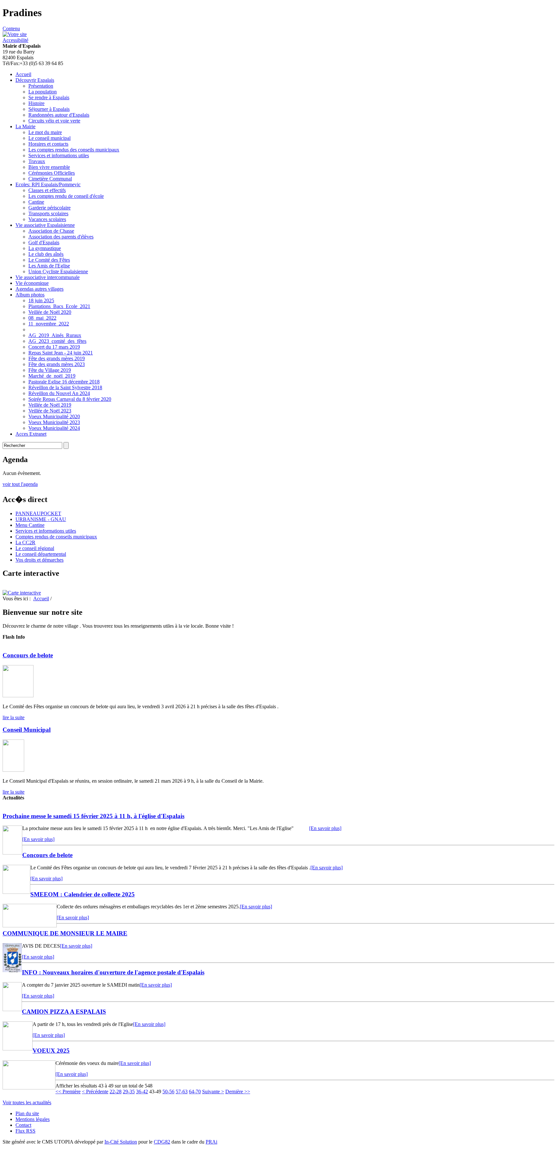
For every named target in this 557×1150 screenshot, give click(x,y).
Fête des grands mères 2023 (56, 364)
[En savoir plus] (325, 828)
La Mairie (25, 126)
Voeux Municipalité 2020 (54, 416)
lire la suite (13, 717)
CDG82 (162, 1142)
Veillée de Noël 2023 (49, 410)
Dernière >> (237, 1091)
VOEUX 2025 (51, 1050)
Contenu (11, 28)
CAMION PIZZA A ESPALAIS (64, 1011)
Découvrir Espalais (34, 80)
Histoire (36, 103)
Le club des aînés (46, 254)
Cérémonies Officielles (51, 173)
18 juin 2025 (41, 300)
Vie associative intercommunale (47, 277)
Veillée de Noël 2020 (49, 312)
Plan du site (27, 1113)
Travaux (36, 161)
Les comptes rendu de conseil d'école (66, 196)
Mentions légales (32, 1119)
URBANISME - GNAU (40, 519)
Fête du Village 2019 (49, 370)
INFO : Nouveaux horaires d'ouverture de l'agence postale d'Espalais (113, 972)
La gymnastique (44, 248)
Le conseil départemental (40, 554)
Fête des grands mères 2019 (56, 358)
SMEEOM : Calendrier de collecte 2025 (82, 894)
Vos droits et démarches (39, 560)
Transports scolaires (48, 213)
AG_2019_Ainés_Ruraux (54, 335)
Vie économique (32, 283)
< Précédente (95, 1091)
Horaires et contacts (48, 144)
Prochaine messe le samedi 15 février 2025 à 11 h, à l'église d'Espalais (93, 816)
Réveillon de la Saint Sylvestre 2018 (65, 387)
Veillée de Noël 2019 (49, 405)
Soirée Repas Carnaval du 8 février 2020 (69, 399)
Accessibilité (15, 40)
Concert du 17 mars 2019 (54, 347)
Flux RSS (25, 1131)
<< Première (68, 1091)
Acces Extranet (30, 434)
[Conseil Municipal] (13, 770)
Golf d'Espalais (43, 242)
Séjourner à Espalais (49, 109)
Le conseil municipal (49, 138)
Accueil (23, 74)
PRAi (211, 1142)
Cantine (36, 202)
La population (42, 91)
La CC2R (25, 542)
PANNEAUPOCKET (38, 513)
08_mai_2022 (42, 318)
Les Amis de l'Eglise (49, 265)
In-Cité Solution (120, 1142)
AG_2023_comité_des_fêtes (57, 341)
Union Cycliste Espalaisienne (58, 271)
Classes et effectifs (47, 190)
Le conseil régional (34, 548)
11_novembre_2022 (48, 323)
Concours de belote (28, 655)
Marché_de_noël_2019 (51, 376)
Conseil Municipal (27, 729)
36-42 (142, 1091)
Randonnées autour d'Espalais (58, 115)
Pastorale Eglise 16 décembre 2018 (64, 381)
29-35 (129, 1091)
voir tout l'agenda (20, 484)
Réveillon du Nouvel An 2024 (59, 393)
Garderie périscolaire (49, 207)
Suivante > (213, 1091)
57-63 (182, 1091)
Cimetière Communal (50, 178)
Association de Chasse (51, 231)
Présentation (40, 86)
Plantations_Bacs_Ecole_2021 (59, 306)
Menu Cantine (29, 525)
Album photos (29, 294)
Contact (23, 1125)
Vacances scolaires (47, 219)
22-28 (116, 1091)
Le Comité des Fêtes (49, 260)
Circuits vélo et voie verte (54, 120)
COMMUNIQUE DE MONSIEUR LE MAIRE (65, 933)
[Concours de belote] (18, 695)
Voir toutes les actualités (27, 1102)
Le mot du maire (45, 132)
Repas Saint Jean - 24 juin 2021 (60, 352)
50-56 (168, 1091)
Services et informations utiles (58, 155)
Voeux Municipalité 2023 (54, 422)
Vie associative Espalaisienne (45, 225)
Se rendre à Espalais (48, 97)
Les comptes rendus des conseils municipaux (73, 149)
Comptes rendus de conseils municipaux (56, 536)
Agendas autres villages (39, 289)
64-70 (195, 1091)
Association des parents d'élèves (60, 236)
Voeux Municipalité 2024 (54, 428)
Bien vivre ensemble (49, 167)
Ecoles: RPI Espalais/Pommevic (48, 184)
